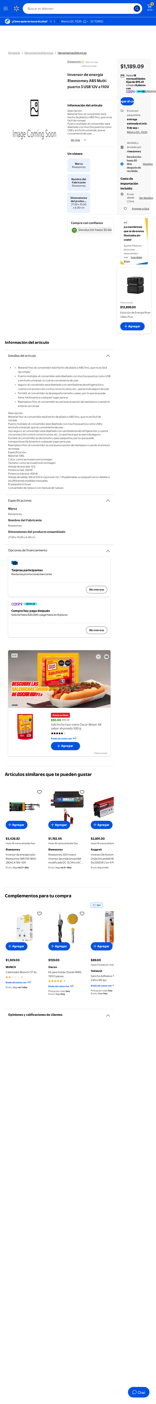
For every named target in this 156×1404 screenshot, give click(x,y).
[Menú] (6, 8)
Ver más (75, 140)
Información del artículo (27, 342)
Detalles (148, 163)
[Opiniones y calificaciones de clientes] (108, 1014)
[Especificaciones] (108, 500)
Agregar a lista (140, 208)
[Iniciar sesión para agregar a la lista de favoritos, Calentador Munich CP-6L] (39, 913)
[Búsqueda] (137, 8)
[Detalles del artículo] (108, 356)
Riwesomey (74, 61)
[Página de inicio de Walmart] (16, 8)
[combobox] (82, 8)
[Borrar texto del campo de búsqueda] (132, 8)
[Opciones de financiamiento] (108, 549)
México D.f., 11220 (137, 132)
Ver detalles (149, 91)
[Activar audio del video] (106, 656)
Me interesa (96, 589)
